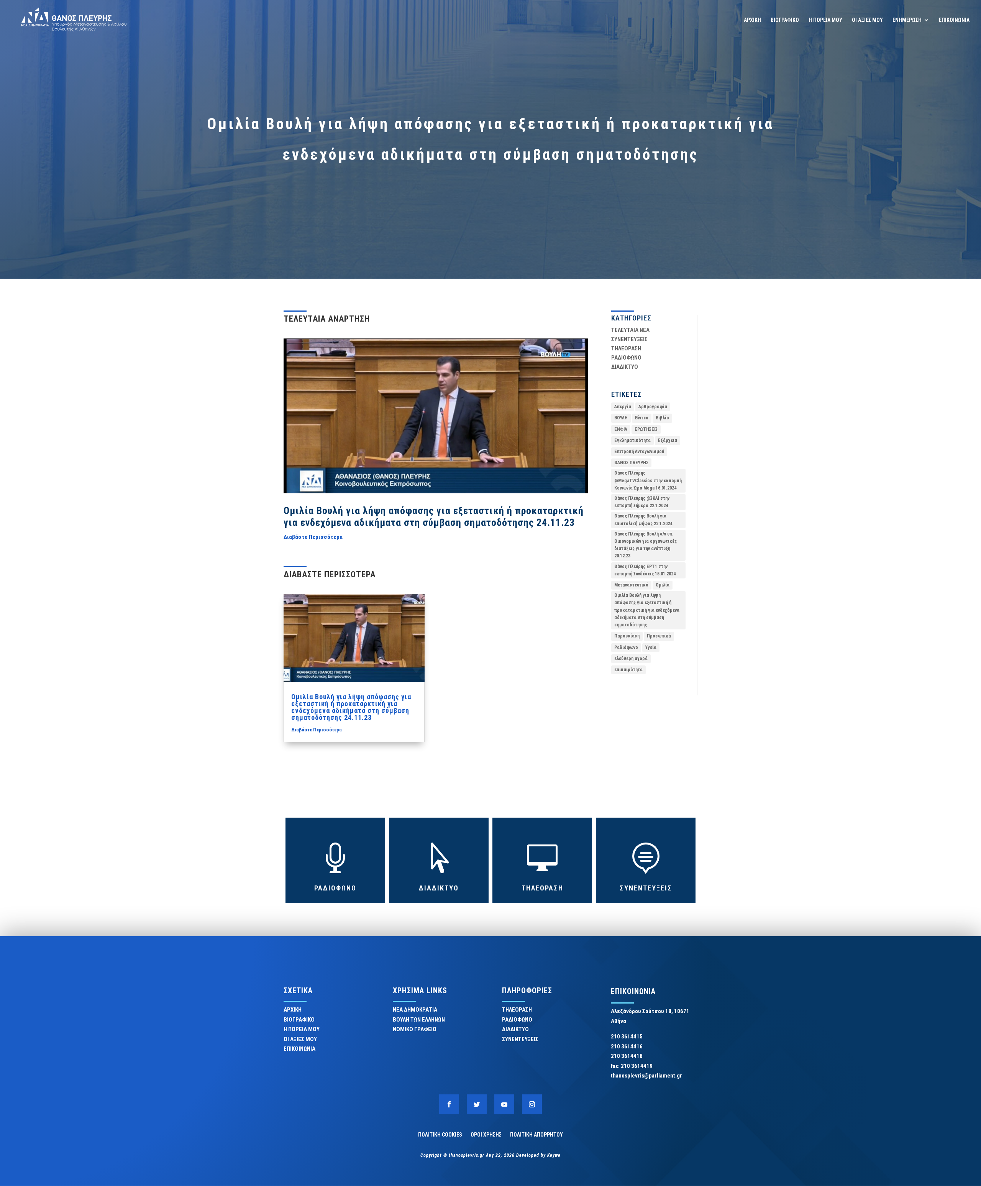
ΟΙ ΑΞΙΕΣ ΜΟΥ (867, 20)
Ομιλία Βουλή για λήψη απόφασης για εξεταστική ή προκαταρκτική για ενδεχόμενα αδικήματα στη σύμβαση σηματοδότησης (646, 610)
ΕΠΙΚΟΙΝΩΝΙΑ (954, 20)
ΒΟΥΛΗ (621, 418)
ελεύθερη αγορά (631, 658)
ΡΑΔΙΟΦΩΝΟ (626, 357)
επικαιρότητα (628, 669)
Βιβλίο (662, 418)
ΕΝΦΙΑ (620, 429)
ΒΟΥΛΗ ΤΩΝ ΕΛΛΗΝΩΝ (419, 1019)
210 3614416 (627, 1046)
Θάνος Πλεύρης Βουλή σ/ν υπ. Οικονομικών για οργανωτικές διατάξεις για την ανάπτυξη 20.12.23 (645, 545)
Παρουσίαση (627, 636)
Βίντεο (641, 418)
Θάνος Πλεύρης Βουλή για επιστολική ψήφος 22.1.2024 (643, 519)
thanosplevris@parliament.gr (646, 1075)
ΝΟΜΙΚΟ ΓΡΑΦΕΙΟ (414, 1029)
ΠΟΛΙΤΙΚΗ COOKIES (440, 1134)
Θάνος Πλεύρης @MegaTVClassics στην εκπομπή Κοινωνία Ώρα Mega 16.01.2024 (648, 480)
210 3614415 (627, 1036)
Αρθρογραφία (652, 406)
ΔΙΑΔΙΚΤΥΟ (624, 366)
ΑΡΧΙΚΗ (752, 20)
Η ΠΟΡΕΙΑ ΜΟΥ (825, 20)
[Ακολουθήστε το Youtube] (504, 1104)
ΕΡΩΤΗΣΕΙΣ (646, 429)
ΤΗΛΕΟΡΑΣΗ (626, 348)
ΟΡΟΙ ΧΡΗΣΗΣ (486, 1134)
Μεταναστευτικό (631, 585)
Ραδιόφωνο (626, 647)
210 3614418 (627, 1056)
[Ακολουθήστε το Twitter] (477, 1104)
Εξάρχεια (667, 440)
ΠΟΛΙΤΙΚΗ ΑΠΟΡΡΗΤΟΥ (536, 1134)
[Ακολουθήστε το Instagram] (532, 1104)
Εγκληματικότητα (632, 440)
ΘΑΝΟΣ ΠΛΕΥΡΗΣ (631, 462)
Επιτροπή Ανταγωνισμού (639, 451)
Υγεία (650, 647)
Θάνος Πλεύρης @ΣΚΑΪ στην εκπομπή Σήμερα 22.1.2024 (641, 502)
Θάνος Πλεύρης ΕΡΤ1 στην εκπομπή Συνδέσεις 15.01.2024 (645, 570)
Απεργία (622, 406)
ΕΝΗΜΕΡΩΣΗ (907, 20)
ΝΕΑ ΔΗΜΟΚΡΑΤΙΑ (415, 1009)
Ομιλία (662, 585)
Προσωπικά (659, 636)
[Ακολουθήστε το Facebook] (449, 1104)
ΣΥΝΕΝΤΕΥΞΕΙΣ (629, 339)
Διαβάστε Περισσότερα (313, 537)
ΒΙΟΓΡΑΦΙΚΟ (785, 20)
